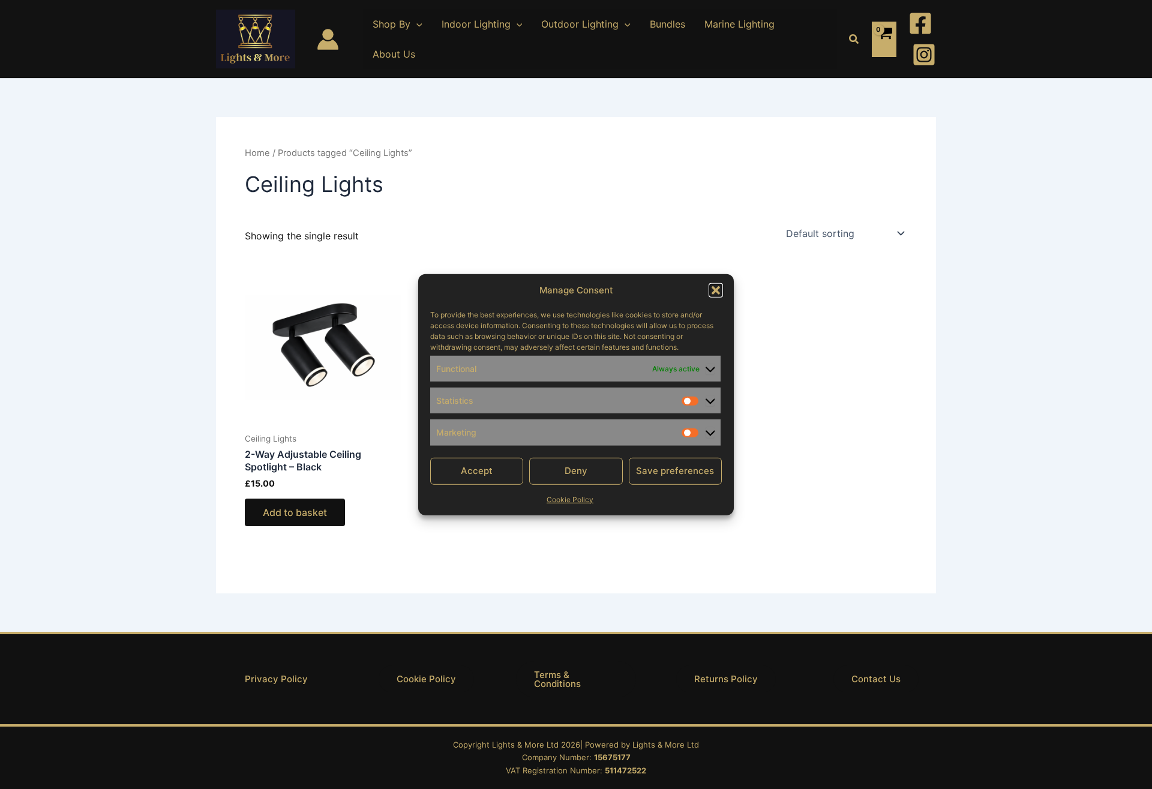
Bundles (667, 24)
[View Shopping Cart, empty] (884, 39)
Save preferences (675, 470)
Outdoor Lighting (580, 24)
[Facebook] (920, 23)
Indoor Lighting (476, 24)
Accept (477, 470)
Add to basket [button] (295, 512)
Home (257, 153)
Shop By (391, 24)
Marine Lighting (739, 24)
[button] (716, 290)
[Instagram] (924, 55)
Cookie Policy (570, 498)
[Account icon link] (328, 39)
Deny (576, 470)
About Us (394, 54)
